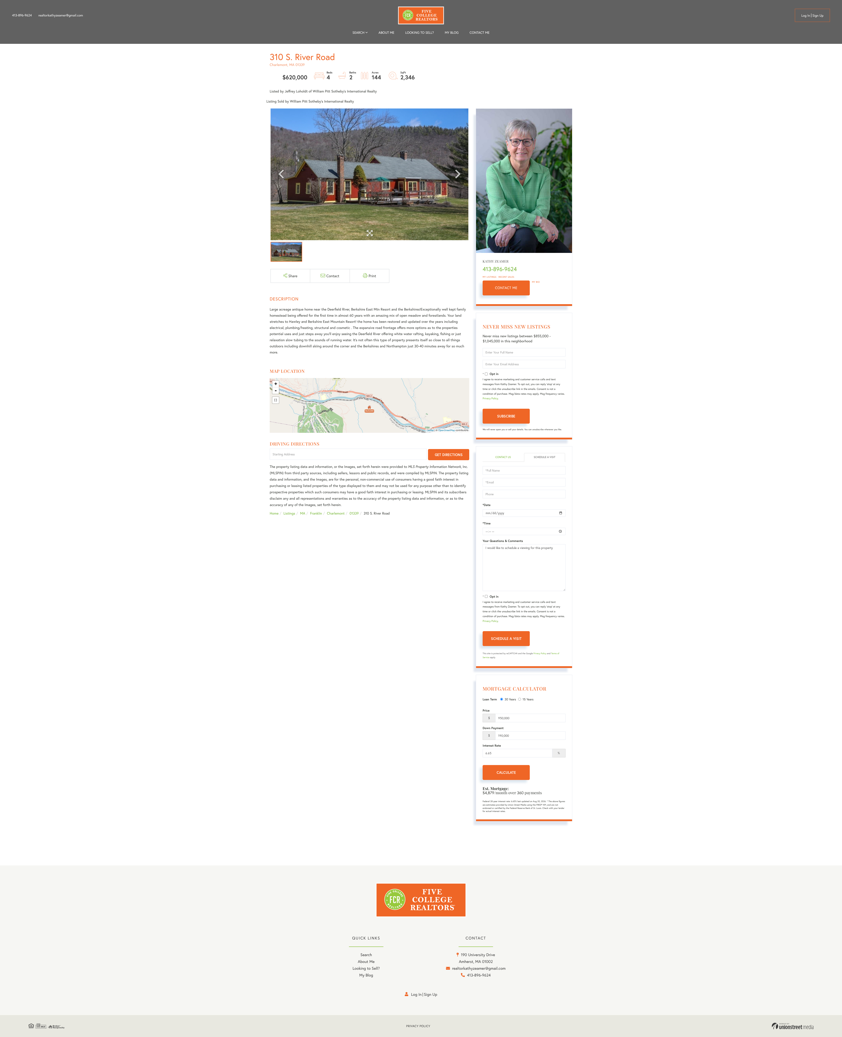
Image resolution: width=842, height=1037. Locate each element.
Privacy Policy (490, 398)
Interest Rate (492, 746)
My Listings (489, 276)
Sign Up (818, 15)
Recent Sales (506, 276)
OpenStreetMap (446, 430)
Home (274, 513)
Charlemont (336, 513)
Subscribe (506, 416)
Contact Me (506, 288)
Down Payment (493, 728)
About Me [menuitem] (366, 961)
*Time (487, 523)
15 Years (528, 699)
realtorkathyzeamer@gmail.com (60, 15)
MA (302, 513)
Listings (289, 513)
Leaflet (430, 430)
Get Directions (449, 454)
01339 (354, 513)
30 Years (510, 699)
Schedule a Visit (544, 457)
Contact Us (503, 457)
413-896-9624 (22, 15)
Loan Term (490, 699)
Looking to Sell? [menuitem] (419, 32)
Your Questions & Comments (503, 541)
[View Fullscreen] (275, 400)
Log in (805, 15)
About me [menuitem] (386, 32)
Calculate (506, 772)
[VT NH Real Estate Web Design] (792, 1026)
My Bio (536, 282)
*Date (487, 505)
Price (486, 710)
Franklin (316, 513)
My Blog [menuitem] (451, 32)
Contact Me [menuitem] (480, 32)
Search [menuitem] (358, 32)
